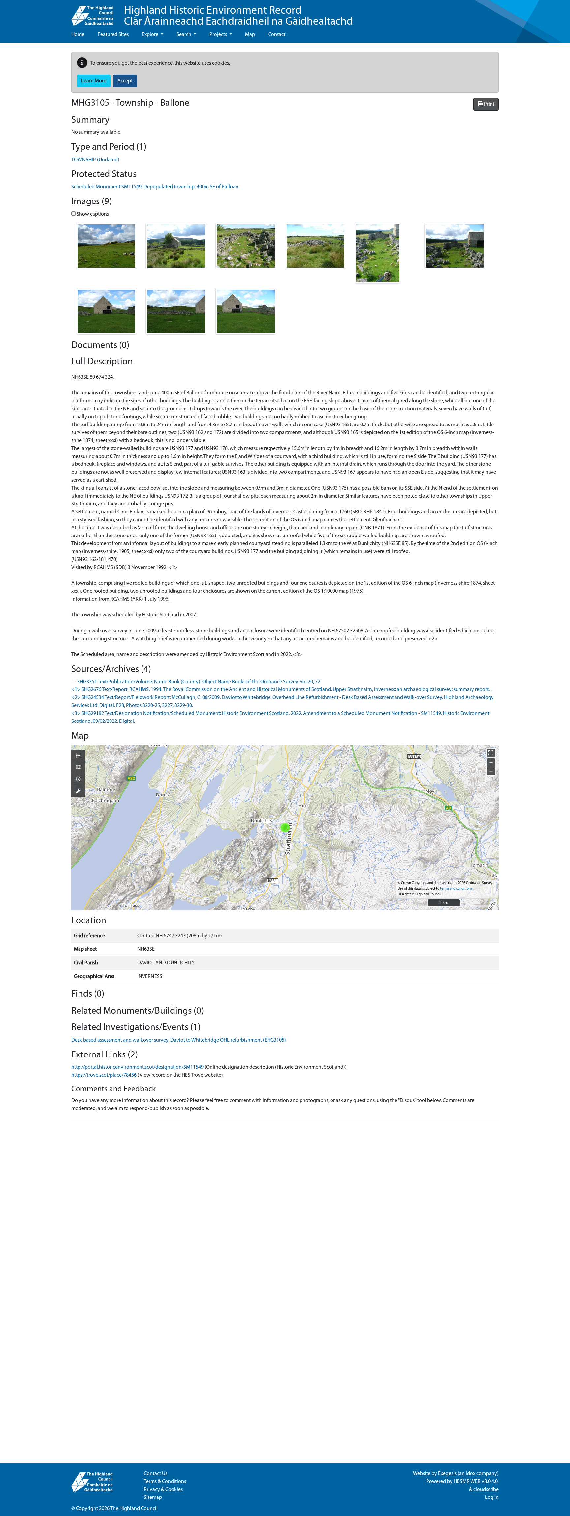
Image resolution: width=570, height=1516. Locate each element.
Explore (150, 34)
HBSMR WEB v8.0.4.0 (476, 1481)
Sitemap (153, 1497)
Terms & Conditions (165, 1481)
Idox (470, 1473)
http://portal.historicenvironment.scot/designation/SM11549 (137, 1067)
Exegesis (447, 1473)
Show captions (92, 214)
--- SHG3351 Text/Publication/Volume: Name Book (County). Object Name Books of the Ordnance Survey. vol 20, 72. (196, 681)
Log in (492, 1497)
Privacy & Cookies (163, 1489)
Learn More (93, 81)
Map (250, 34)
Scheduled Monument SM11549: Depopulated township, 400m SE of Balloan (154, 187)
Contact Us (155, 1473)
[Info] (78, 780)
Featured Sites (113, 34)
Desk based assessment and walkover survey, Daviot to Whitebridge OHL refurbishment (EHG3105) (178, 1040)
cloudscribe (486, 1489)
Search (184, 34)
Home (77, 34)
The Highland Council (134, 1508)
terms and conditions (456, 889)
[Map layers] (78, 756)
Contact (276, 34)
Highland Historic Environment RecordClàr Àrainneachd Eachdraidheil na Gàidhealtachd (238, 16)
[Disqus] (285, 1206)
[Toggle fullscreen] (491, 753)
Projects (218, 34)
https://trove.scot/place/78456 (104, 1075)
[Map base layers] (78, 768)
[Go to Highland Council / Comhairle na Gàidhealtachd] (92, 13)
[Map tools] (78, 791)
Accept (125, 81)
